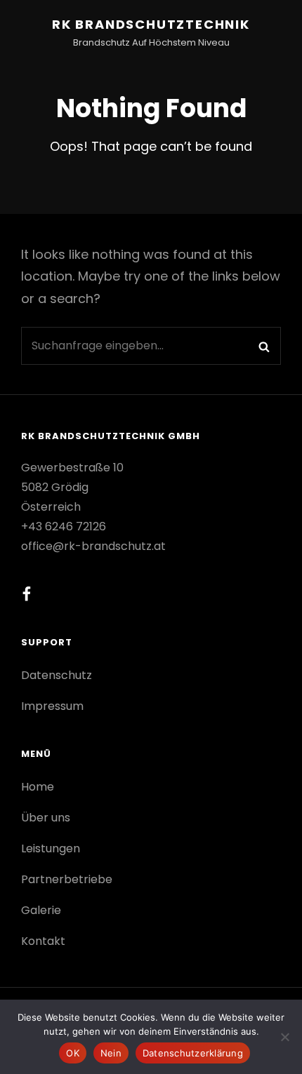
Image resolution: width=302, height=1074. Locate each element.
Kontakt (43, 941)
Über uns (45, 818)
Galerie (41, 910)
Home (37, 787)
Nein (111, 1053)
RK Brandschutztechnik (151, 24)
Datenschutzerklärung (193, 1053)
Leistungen (50, 848)
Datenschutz (56, 675)
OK (72, 1053)
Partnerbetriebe (66, 879)
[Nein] (284, 1037)
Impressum (52, 706)
